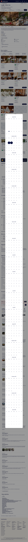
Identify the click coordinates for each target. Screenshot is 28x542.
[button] (21, 121)
